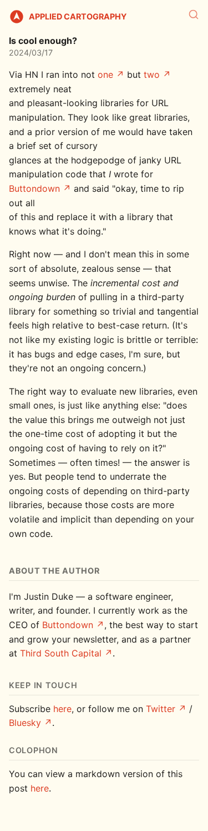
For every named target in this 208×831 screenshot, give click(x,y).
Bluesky (25, 722)
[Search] (193, 14)
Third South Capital (61, 653)
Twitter (160, 708)
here (62, 708)
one (105, 74)
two (152, 74)
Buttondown (34, 188)
